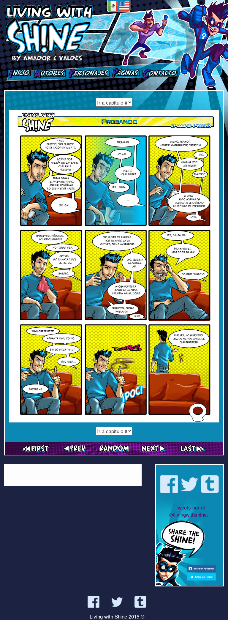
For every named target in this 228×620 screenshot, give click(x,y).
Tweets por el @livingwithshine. (188, 511)
